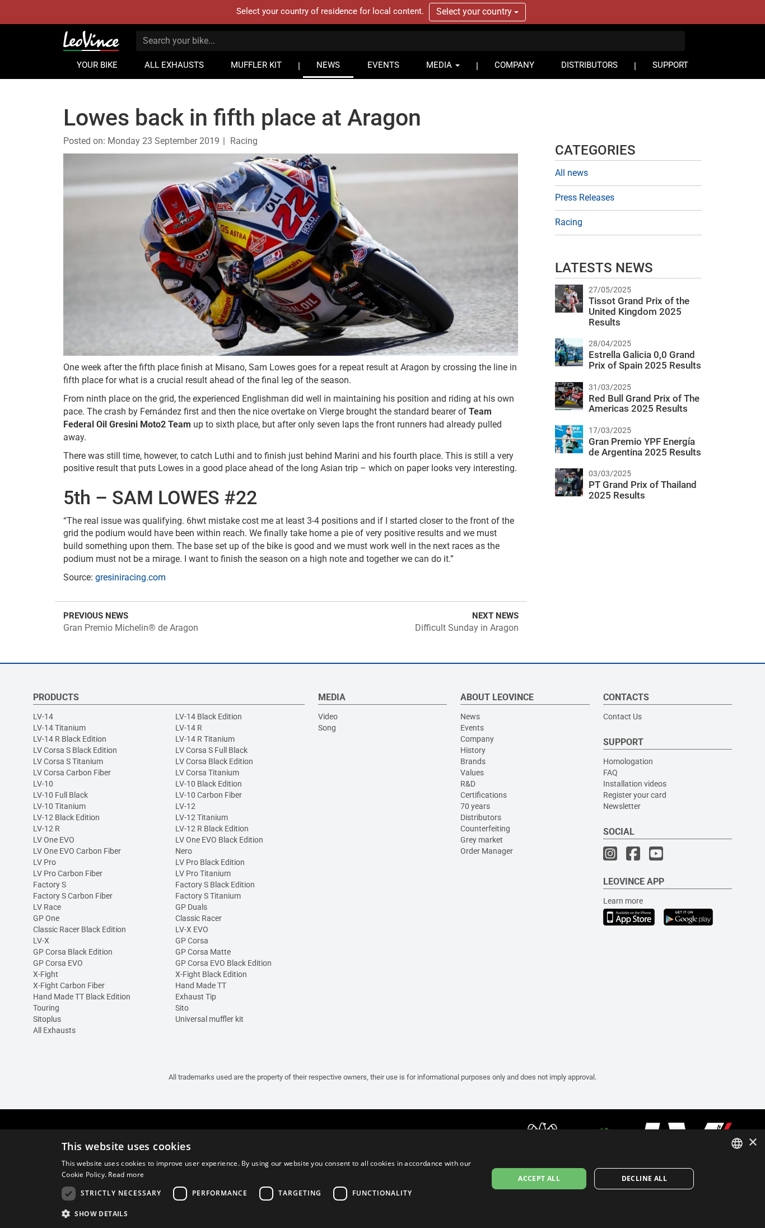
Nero (183, 850)
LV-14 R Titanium (205, 738)
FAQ (610, 772)
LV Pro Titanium (203, 873)
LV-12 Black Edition (66, 817)
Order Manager (486, 850)
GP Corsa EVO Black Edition (223, 963)
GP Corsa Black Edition (73, 951)
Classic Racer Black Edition (79, 929)
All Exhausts (54, 1030)
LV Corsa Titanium (207, 772)
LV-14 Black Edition (208, 716)
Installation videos (634, 783)
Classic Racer (198, 918)
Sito (182, 1007)
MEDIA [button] (440, 65)
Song (327, 727)
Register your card (634, 794)
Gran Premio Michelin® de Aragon (130, 627)
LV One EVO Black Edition (219, 839)
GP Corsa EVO (58, 963)
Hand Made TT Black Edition (81, 996)
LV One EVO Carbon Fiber (77, 850)
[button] (268, 1213)
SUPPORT (670, 65)
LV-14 (43, 716)
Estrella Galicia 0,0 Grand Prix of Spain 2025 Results (645, 360)
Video (328, 716)
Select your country (475, 11)
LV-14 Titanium (59, 727)
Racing (244, 141)
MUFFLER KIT (256, 65)
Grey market (481, 839)
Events (472, 727)
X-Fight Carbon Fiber (69, 985)
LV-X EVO (191, 929)
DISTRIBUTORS (589, 65)
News (470, 716)
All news (571, 173)
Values (472, 772)
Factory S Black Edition (215, 884)
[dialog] (382, 1178)
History (473, 750)
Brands (473, 761)
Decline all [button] (644, 1178)
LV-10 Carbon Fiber (208, 794)
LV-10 (43, 783)
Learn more (623, 900)
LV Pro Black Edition (210, 862)
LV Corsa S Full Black (211, 750)
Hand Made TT (200, 985)
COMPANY (514, 65)
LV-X (41, 940)
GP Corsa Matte (203, 951)
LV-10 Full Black (60, 794)
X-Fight (45, 974)
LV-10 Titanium (59, 806)
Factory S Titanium (208, 895)
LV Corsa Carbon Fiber (72, 772)
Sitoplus (47, 1019)
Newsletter (622, 806)
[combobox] (737, 1143)
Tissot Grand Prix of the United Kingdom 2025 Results (639, 311)
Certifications (483, 794)
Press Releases (584, 197)
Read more (126, 1174)
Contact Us (622, 716)
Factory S (49, 884)
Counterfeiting (485, 828)
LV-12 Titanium (201, 817)
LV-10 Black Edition (208, 783)
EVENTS (383, 65)
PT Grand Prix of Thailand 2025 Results (643, 490)
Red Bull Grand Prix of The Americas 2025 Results (644, 404)
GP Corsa (191, 940)
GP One (46, 918)
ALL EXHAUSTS (174, 65)
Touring (46, 1007)
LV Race (47, 907)
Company (477, 738)
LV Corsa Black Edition (214, 761)
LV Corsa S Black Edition (75, 750)
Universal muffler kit (209, 1019)
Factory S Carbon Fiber (73, 895)
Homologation (628, 761)
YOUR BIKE (97, 65)
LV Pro (44, 862)
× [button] (752, 1142)
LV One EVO (53, 839)
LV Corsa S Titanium (68, 761)
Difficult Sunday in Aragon (467, 627)
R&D (467, 783)
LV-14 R (188, 727)
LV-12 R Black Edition (212, 828)
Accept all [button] (539, 1178)
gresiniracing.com (130, 577)
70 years (475, 806)
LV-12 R (46, 828)
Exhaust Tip (195, 996)
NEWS (328, 65)
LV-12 (185, 806)
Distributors (480, 817)
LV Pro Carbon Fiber (67, 873)
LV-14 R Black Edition (69, 738)
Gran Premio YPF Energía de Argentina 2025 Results (645, 447)
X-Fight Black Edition (211, 974)
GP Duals (191, 907)
